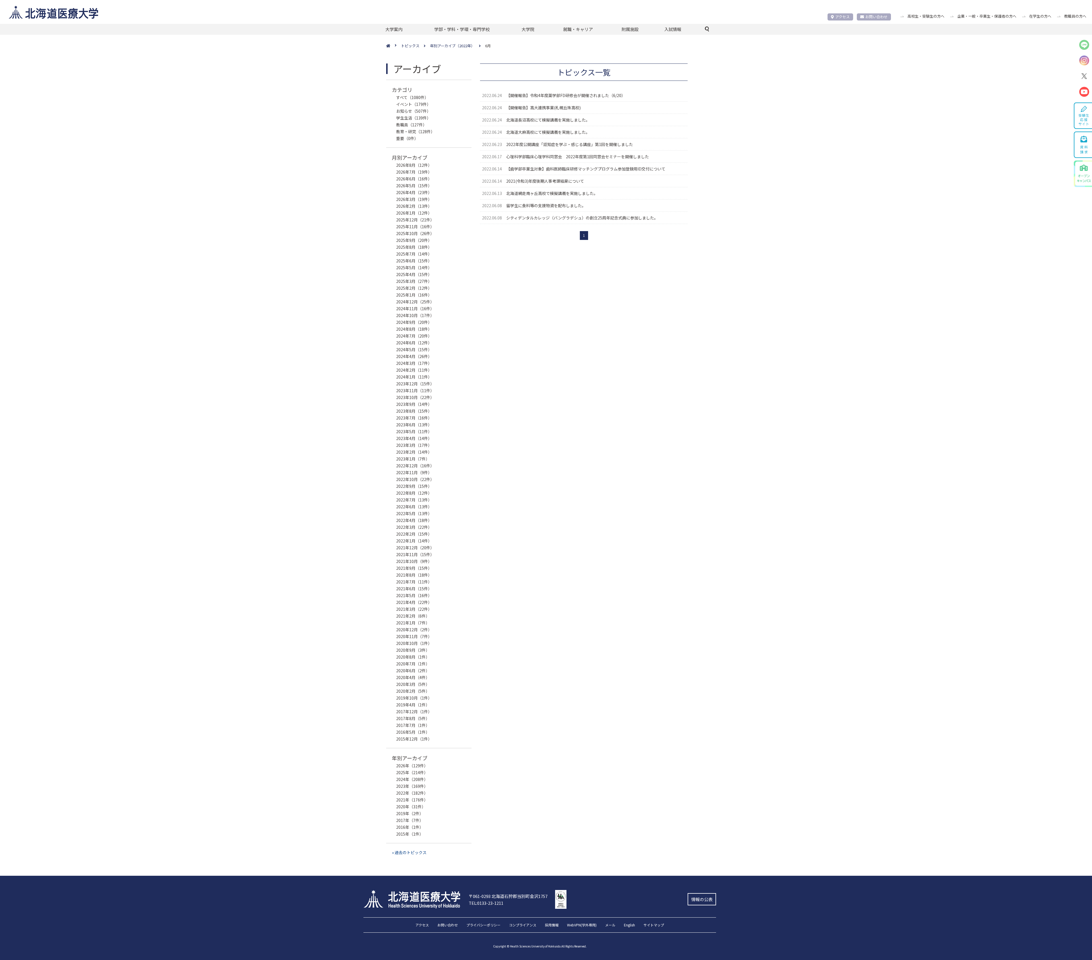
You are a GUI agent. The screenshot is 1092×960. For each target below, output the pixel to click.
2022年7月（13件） (414, 500)
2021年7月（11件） (414, 582)
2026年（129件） (412, 765)
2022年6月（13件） (414, 506)
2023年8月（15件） (414, 411)
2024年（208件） (412, 779)
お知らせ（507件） (413, 111)
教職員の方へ (1075, 16)
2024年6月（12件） (414, 343)
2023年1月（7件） (413, 459)
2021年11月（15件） (415, 554)
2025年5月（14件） (414, 267)
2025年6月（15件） (414, 261)
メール (610, 925)
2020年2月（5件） (413, 691)
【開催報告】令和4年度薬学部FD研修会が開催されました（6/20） (565, 95)
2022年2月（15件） (414, 534)
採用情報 (552, 925)
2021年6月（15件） (414, 588)
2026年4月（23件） (414, 192)
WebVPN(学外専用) (582, 925)
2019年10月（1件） (414, 698)
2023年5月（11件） (414, 431)
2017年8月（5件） (413, 718)
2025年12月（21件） (415, 220)
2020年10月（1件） (414, 643)
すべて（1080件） (412, 97)
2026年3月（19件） (414, 199)
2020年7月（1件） (413, 664)
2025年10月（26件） (415, 233)
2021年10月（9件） (414, 561)
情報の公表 (702, 899)
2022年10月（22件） (415, 479)
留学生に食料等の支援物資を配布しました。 (546, 205)
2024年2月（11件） (414, 370)
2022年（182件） (412, 793)
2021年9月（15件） (414, 568)
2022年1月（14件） (414, 541)
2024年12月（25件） (415, 302)
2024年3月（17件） (414, 363)
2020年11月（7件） (414, 636)
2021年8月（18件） (414, 575)
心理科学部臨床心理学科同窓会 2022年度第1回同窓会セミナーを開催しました (577, 156)
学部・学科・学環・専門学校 (462, 29)
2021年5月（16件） (414, 595)
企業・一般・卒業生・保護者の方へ (986, 16)
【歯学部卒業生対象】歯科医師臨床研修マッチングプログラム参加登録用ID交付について (585, 169)
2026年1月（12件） (414, 213)
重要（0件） (407, 138)
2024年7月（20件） (414, 336)
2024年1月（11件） (414, 377)
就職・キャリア (578, 29)
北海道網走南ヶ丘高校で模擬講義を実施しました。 (552, 193)
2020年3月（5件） (413, 684)
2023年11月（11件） (415, 390)
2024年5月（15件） (414, 349)
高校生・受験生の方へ (925, 16)
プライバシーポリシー (483, 925)
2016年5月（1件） (413, 732)
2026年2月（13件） (414, 206)
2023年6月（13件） (414, 424)
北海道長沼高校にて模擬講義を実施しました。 (548, 120)
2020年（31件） (411, 806)
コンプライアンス (522, 925)
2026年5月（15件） (414, 185)
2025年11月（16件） (415, 226)
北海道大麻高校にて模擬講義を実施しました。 (548, 132)
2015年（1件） (409, 834)
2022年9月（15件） (414, 486)
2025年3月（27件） (414, 281)
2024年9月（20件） (414, 322)
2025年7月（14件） (414, 254)
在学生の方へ (1040, 16)
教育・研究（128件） (415, 131)
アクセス (842, 16)
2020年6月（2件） (413, 670)
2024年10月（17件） (415, 315)
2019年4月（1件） (413, 705)
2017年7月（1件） (413, 725)
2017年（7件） (409, 820)
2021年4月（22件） (414, 602)
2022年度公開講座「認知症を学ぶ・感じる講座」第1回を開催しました (569, 144)
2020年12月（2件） (414, 629)
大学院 (528, 29)
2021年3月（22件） (414, 609)
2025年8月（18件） (414, 247)
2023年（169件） (412, 786)
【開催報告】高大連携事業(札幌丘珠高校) (543, 107)
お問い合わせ (876, 16)
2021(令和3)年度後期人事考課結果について (545, 181)
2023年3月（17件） (414, 445)
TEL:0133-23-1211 (486, 903)
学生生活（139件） (413, 118)
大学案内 (393, 29)
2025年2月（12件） (414, 288)
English (629, 925)
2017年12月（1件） (414, 711)
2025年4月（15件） (414, 274)
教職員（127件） (411, 125)
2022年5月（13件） (414, 513)
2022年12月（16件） (415, 465)
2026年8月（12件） (414, 165)
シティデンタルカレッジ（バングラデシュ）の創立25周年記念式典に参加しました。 (582, 218)
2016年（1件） (409, 827)
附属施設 (630, 29)
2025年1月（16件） (414, 295)
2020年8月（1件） (413, 657)
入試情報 (672, 29)
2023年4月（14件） (414, 438)
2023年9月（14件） (414, 404)
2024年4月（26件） (414, 356)
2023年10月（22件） (415, 397)
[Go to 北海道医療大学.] (393, 46)
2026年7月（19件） (414, 172)
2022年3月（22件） (414, 527)
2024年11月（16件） (415, 308)
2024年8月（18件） (414, 329)
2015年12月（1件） (414, 739)
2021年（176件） (412, 800)
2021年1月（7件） (413, 623)
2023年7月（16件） (414, 418)
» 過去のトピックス (409, 852)
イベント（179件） (413, 104)
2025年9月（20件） (414, 240)
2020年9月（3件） (413, 650)
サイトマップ (654, 925)
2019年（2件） (409, 813)
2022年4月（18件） (414, 520)
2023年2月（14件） (414, 452)
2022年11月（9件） (414, 472)
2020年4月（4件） (413, 677)
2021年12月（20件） (415, 547)
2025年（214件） (412, 772)
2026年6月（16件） (414, 179)
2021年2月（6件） (413, 616)
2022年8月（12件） (414, 493)
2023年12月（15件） (415, 384)
